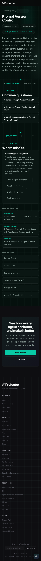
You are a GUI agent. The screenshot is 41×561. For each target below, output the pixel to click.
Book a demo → (13, 198)
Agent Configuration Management (18, 295)
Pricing (4, 433)
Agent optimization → (16, 186)
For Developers (7, 462)
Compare (5, 436)
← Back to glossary (9, 11)
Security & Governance (10, 473)
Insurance (5, 458)
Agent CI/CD (9, 265)
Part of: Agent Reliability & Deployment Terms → (18, 32)
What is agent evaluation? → (18, 180)
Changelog (6, 440)
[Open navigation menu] (37, 3)
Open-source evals (9, 429)
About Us (5, 400)
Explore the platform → (16, 192)
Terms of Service (8, 524)
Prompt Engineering (12, 273)
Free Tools (6, 506)
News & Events (7, 404)
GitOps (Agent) (10, 288)
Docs (4, 444)
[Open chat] (36, 556)
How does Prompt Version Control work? (19, 108)
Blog (3, 491)
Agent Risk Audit (8, 487)
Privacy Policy (7, 520)
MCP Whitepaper (8, 498)
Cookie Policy (7, 527)
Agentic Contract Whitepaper (12, 495)
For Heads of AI (7, 466)
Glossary (5, 502)
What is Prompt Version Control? (20, 100)
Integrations (6, 425)
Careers (5, 411)
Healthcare (6, 454)
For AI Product (7, 469)
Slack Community (21, 553)
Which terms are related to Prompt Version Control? (19, 118)
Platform (5, 422)
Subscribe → (31, 548)
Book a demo (20, 352)
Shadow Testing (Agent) (14, 280)
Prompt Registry (10, 258)
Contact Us (6, 407)
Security (5, 509)
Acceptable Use (8, 531)
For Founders (6, 477)
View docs (20, 359)
